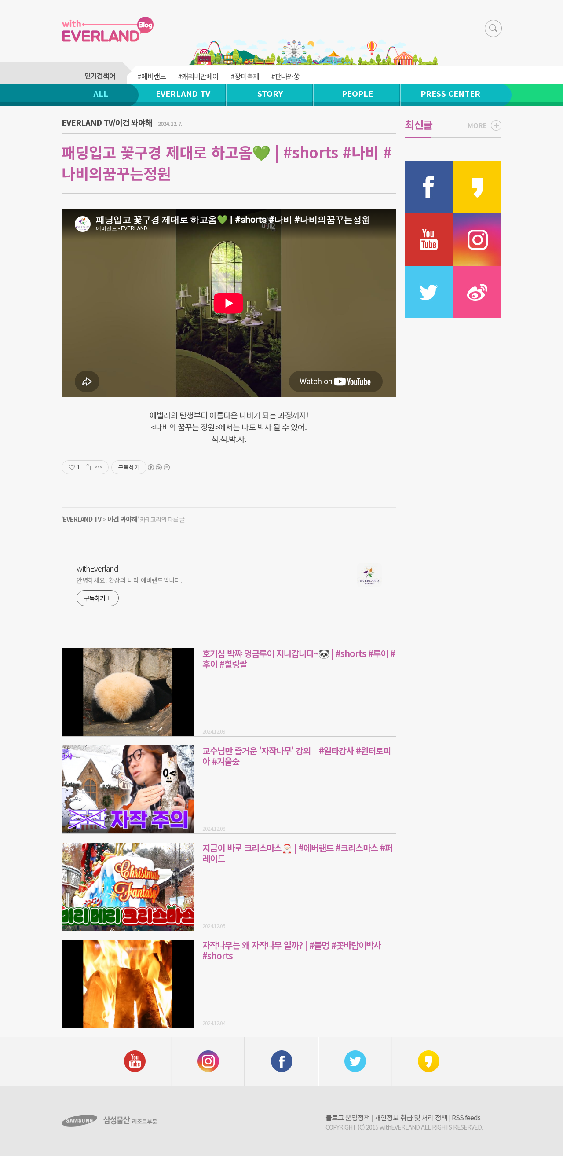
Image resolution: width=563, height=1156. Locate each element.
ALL (100, 93)
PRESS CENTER (450, 93)
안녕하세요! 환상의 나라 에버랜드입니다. (129, 580)
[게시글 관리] (98, 467)
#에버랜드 (151, 76)
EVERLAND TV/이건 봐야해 (107, 122)
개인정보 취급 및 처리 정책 (410, 1117)
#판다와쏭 (285, 76)
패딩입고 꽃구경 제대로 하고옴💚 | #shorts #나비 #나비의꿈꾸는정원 (227, 162)
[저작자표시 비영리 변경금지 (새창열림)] (158, 467)
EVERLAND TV (183, 93)
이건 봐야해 (122, 519)
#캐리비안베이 (198, 76)
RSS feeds (466, 1117)
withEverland (97, 568)
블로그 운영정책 (347, 1117)
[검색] (493, 28)
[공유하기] (87, 467)
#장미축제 (244, 76)
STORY (270, 93)
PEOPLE (357, 93)
